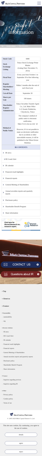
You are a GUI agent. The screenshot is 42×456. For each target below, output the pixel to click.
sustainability (7, 317)
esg (4, 321)
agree (21, 443)
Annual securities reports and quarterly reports (18, 357)
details (21, 435)
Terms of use (7, 403)
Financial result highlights (11, 344)
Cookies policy (8, 399)
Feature (6, 306)
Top (4, 291)
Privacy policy (8, 394)
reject (21, 452)
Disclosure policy (8, 361)
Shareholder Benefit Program (12, 365)
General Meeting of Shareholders (13, 352)
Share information (9, 369)
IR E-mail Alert (8, 336)
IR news (6, 332)
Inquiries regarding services (12, 380)
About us (6, 299)
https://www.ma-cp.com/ (26, 124)
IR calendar (7, 340)
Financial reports (8, 348)
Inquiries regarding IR (10, 384)
